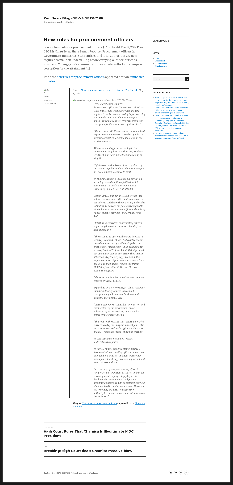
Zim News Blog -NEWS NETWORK (73, 18)
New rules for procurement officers (80, 77)
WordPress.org (161, 66)
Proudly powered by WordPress (85, 473)
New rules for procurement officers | (109, 90)
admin (46, 97)
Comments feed (161, 63)
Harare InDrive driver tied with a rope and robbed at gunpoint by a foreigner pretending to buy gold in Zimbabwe (171, 110)
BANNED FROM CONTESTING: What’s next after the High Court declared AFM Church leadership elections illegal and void (171, 135)
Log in (157, 58)
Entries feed (160, 61)
